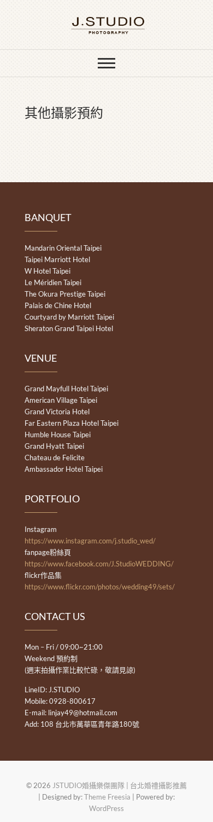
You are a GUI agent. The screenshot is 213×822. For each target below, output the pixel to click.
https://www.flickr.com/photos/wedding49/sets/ (100, 586)
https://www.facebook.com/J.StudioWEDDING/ (99, 563)
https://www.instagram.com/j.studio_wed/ (90, 540)
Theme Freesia (107, 796)
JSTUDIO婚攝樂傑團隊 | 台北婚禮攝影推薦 (119, 785)
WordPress (106, 808)
